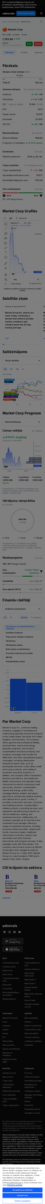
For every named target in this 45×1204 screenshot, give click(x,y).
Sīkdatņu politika (15, 1185)
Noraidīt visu (22, 1195)
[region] (22, 1184)
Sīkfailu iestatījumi (22, 1201)
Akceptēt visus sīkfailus (22, 1190)
